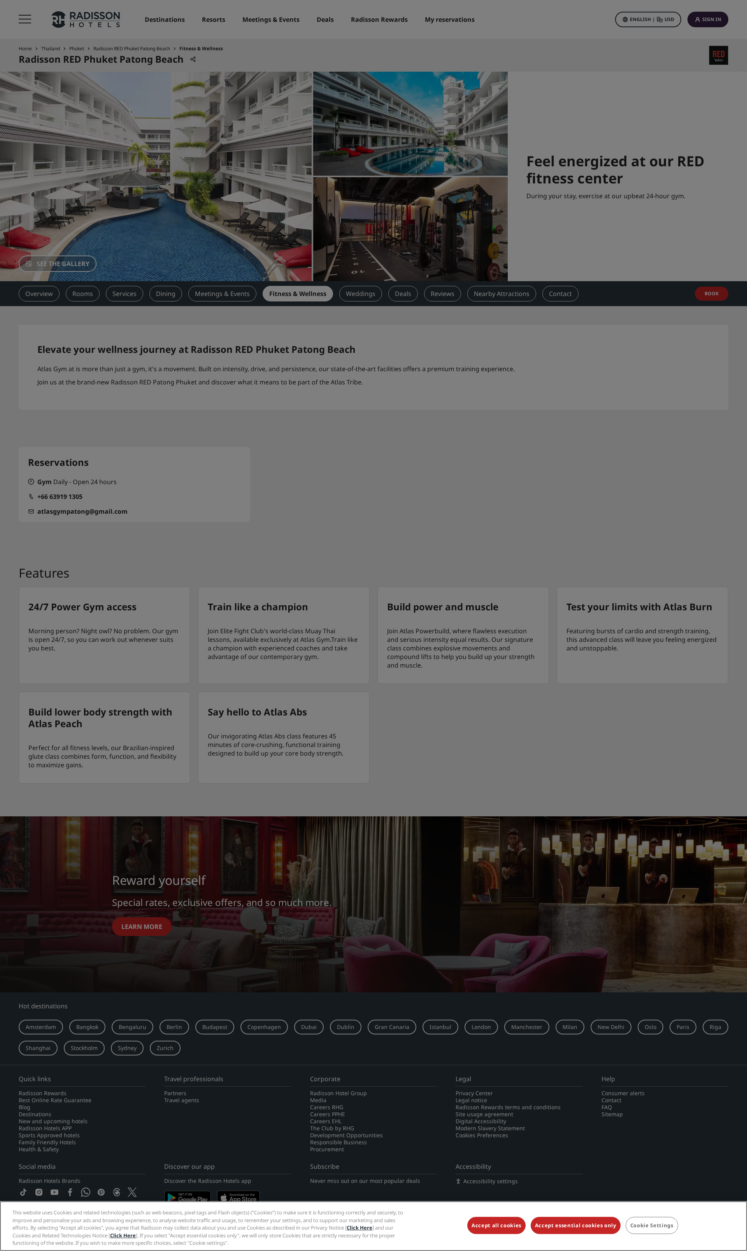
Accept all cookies (496, 1225)
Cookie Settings (651, 1225)
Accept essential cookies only (575, 1225)
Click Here (359, 1227)
